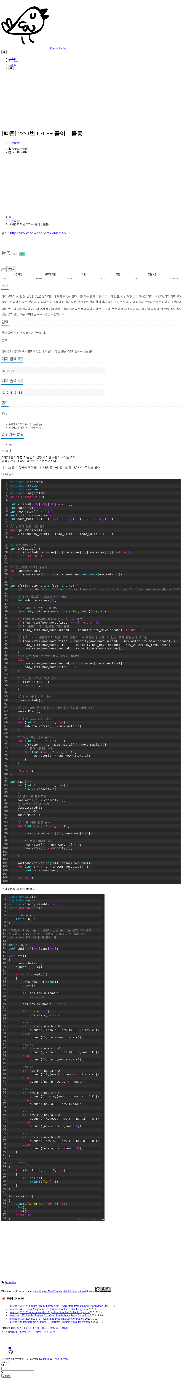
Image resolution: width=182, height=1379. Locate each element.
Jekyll (46, 1358)
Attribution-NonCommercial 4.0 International (60, 1291)
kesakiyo (37, 424)
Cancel (6, 1375)
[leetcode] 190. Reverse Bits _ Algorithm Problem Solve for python (47, 1318)
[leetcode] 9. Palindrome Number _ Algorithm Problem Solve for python (49, 1321)
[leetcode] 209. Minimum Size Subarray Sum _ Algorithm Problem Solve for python (56, 1305)
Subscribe (10, 1282)
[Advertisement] (91, 101)
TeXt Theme (60, 1358)
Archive (13, 61)
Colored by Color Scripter (90, 1219)
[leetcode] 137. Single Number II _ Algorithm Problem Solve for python (49, 1315)
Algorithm (14, 142)
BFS (10, 444)
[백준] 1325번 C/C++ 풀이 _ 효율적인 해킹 (42, 1328)
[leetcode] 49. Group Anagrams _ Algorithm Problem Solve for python (49, 1309)
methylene (35, 427)
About (12, 64)
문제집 (11, 269)
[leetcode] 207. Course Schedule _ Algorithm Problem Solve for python (49, 1312)
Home (12, 58)
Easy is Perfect (58, 48)
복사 (20, 359)
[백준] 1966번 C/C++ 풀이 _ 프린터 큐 (32, 1331)
